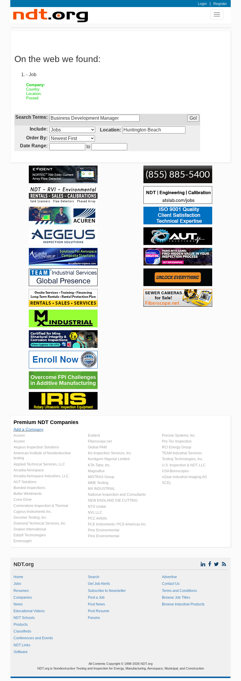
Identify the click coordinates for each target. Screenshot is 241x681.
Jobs (17, 584)
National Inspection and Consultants (117, 495)
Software (21, 652)
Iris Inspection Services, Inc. (110, 453)
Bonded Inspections (29, 488)
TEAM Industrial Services (182, 453)
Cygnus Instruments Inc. (33, 512)
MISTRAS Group (101, 477)
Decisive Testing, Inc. (30, 517)
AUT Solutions (25, 482)
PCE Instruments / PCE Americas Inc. (117, 524)
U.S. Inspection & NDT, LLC (184, 465)
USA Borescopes (175, 471)
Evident (94, 435)
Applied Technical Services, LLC (39, 464)
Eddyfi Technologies (30, 535)
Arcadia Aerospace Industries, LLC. (42, 476)
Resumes (21, 591)
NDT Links (22, 645)
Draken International (30, 529)
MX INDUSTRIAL (101, 489)
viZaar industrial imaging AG (184, 477)
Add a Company (28, 429)
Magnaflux (96, 471)
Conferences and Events (33, 638)
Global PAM (97, 447)
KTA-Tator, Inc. (99, 465)
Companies (23, 597)
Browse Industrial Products (183, 604)
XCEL (166, 483)
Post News (96, 604)
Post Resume (98, 611)
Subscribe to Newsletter (107, 591)
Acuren (19, 435)
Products (21, 624)
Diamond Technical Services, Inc (40, 523)
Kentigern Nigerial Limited (109, 459)
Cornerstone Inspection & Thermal (41, 506)
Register (220, 4)
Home (18, 577)
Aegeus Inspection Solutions (36, 447)
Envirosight (22, 541)
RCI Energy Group (176, 447)
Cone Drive (23, 500)
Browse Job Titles (176, 597)
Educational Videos (29, 611)
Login (202, 4)
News (18, 604)
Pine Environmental (103, 530)
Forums (94, 618)
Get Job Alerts (99, 584)
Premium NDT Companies (46, 422)
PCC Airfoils (97, 518)
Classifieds (22, 631)
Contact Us (171, 584)
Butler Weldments (28, 494)
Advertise (169, 577)
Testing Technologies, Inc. (182, 459)
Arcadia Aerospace (29, 470)
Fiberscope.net (100, 441)
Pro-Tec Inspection (177, 441)
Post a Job (96, 597)
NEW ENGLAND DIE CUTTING (113, 500)
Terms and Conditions (179, 591)
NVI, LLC (95, 512)
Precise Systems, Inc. (179, 435)
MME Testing (98, 483)
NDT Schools (24, 618)
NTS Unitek (97, 507)
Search (93, 577)
